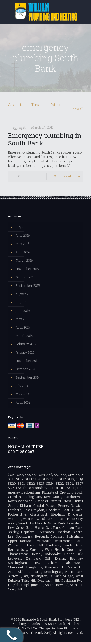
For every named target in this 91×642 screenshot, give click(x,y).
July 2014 (22, 386)
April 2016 (23, 252)
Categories (16, 105)
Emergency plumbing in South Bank (44, 139)
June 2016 (23, 236)
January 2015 (25, 353)
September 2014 (28, 378)
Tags (35, 105)
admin (17, 127)
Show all (77, 109)
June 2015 (23, 311)
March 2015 (24, 336)
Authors (56, 105)
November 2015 (27, 269)
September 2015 (28, 286)
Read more (71, 176)
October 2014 (25, 369)
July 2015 (22, 302)
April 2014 (23, 403)
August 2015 (24, 294)
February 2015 (26, 344)
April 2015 (23, 327)
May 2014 (22, 394)
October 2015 (25, 277)
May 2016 (22, 244)
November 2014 (27, 361)
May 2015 (22, 319)
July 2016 (22, 227)
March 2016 (24, 261)
